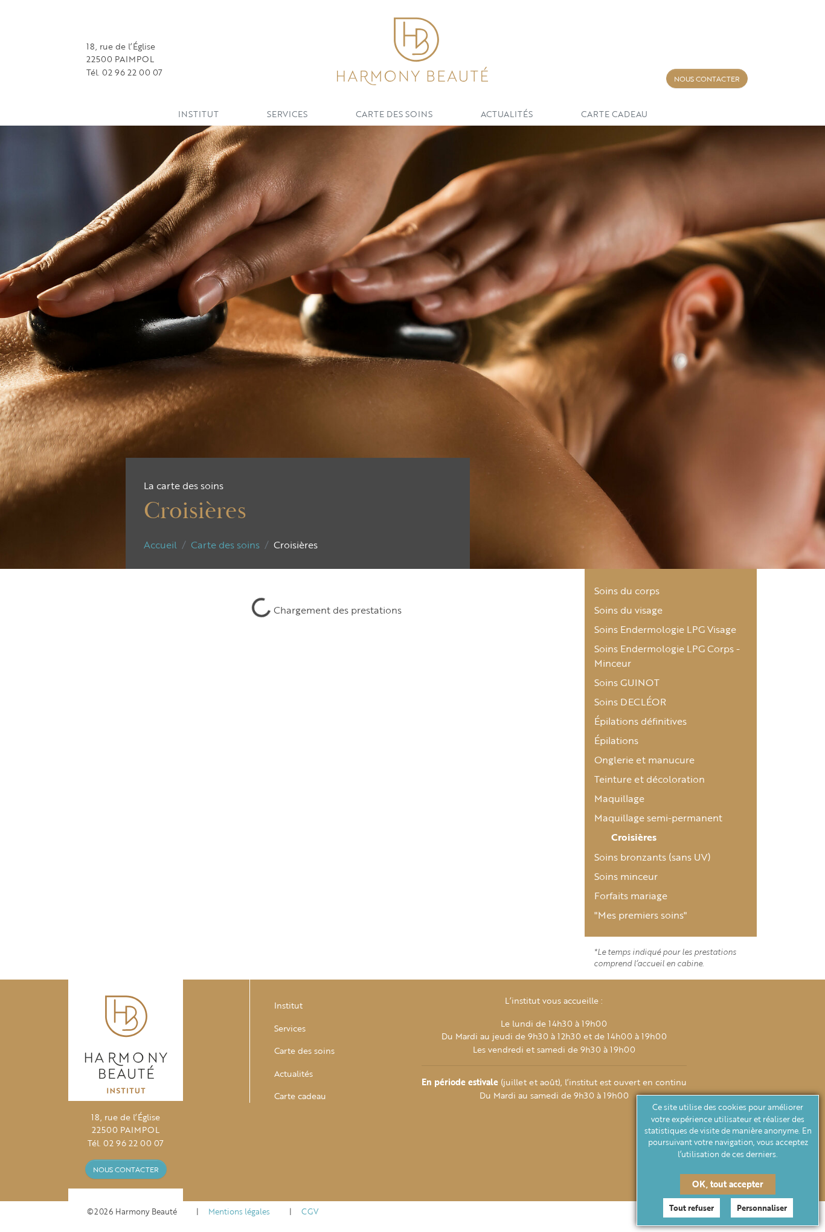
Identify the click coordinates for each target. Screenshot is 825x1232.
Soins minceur (626, 876)
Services (287, 113)
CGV (309, 1211)
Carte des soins (394, 113)
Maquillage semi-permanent (658, 817)
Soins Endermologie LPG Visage (665, 629)
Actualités (507, 113)
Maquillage (619, 798)
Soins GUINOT (627, 682)
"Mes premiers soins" (640, 915)
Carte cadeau (614, 113)
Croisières (633, 837)
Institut (198, 113)
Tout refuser (691, 1208)
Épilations (616, 740)
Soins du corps (627, 590)
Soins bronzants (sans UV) (652, 857)
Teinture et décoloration (649, 779)
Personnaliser (762, 1208)
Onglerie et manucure (644, 759)
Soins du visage (628, 610)
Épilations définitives (640, 721)
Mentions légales (239, 1211)
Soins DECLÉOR (630, 702)
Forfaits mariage (630, 895)
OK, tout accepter (727, 1184)
